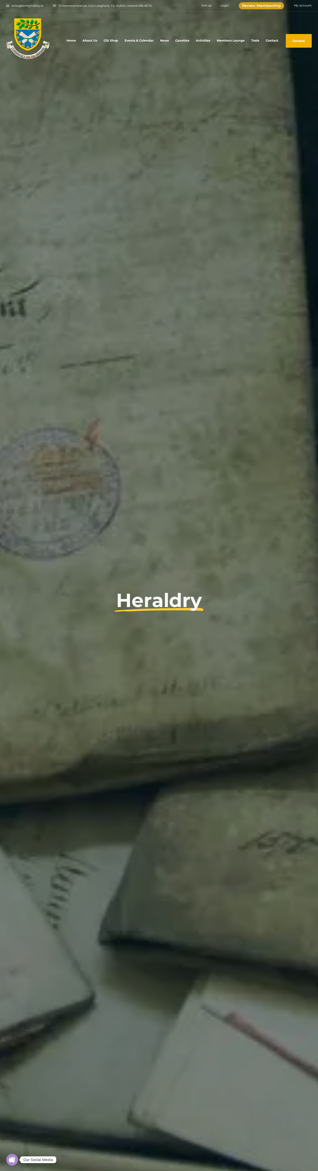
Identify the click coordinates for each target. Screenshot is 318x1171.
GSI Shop (111, 40)
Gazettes (182, 40)
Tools (255, 40)
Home (71, 40)
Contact (272, 40)
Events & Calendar (139, 40)
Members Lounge (231, 40)
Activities (203, 40)
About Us (89, 40)
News (164, 40)
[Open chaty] (12, 1160)
